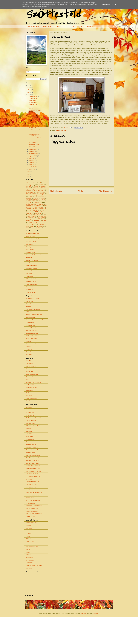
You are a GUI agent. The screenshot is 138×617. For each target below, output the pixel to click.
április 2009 (32, 164)
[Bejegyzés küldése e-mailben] (70, 127)
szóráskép (28, 219)
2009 (29, 94)
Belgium (36, 186)
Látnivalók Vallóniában (31, 327)
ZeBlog (80, 26)
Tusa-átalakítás (32, 146)
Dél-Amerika (29, 306)
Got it (114, 4)
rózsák (34, 216)
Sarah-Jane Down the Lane (33, 500)
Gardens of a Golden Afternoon (34, 450)
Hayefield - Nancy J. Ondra (33, 460)
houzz (27, 379)
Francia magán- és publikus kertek (34, 255)
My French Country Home (32, 495)
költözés (43, 198)
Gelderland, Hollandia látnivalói (34, 314)
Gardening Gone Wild (31, 444)
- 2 (67, 26)
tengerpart (36, 220)
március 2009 (32, 167)
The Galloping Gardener (32, 508)
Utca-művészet (29, 557)
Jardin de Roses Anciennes (33, 465)
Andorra (44, 182)
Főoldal (80, 191)
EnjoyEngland (29, 247)
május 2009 (32, 162)
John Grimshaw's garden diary (33, 471)
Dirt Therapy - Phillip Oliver (33, 425)
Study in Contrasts (30, 503)
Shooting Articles (42, 216)
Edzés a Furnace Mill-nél (35, 140)
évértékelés (41, 189)
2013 (29, 85)
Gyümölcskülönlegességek (33, 455)
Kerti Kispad (29, 479)
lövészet (38, 203)
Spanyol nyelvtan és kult (32, 546)
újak (36, 222)
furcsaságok (29, 192)
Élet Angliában (29, 562)
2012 (29, 87)
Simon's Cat (29, 544)
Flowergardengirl (30, 439)
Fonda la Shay (29, 371)
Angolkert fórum (30, 412)
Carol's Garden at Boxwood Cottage (35, 417)
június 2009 (32, 160)
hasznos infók (40, 192)
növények (29, 213)
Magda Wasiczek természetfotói (34, 492)
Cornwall (43, 186)
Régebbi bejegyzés (105, 191)
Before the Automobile (31, 522)
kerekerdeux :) (29, 530)
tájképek (39, 219)
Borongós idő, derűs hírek (35, 132)
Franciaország (38, 190)
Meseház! (90, 26)
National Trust (42, 208)
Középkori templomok (31, 268)
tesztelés (44, 220)
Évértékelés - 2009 (33, 98)
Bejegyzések (31, 72)
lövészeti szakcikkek (31, 204)
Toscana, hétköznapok (31, 338)
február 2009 (32, 169)
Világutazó (28, 346)
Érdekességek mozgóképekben (34, 565)
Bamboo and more (30, 415)
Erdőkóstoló (29, 428)
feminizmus (28, 190)
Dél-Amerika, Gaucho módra (33, 309)
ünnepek (42, 224)
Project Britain (29, 286)
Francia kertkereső (30, 252)
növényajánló (38, 211)
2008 (29, 172)
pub (44, 214)
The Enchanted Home (31, 398)
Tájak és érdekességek (32, 344)
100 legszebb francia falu (32, 233)
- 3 (73, 26)
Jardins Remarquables (31, 265)
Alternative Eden (30, 410)
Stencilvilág (29, 395)
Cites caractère (30, 244)
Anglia (57, 130)
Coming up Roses (30, 423)
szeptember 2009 (33, 153)
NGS (43, 210)
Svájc (38, 217)
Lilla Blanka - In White (31, 387)
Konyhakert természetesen (32, 481)
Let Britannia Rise (30, 325)
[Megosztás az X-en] (79, 128)
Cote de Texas (29, 363)
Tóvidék (30, 222)
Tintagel (31, 108)
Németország (33, 210)
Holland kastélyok (30, 317)
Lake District (43, 199)
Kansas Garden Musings (32, 473)
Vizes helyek (29, 349)
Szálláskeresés (32, 127)
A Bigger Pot (29, 407)
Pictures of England (31, 278)
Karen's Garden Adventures (33, 476)
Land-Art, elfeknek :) (31, 487)
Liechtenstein (42, 200)
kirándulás (28, 198)
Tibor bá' (28, 549)
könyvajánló (28, 199)
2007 (29, 174)
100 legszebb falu (30, 182)
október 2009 (32, 151)
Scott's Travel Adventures (32, 335)
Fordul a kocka (32, 100)
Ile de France (29, 263)
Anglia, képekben (30, 236)
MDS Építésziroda (33, 26)
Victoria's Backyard (30, 516)
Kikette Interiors (30, 384)
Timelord (28, 552)
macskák (41, 204)
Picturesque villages (31, 281)
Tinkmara (28, 554)
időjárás (37, 195)
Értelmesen (29, 568)
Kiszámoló (28, 533)
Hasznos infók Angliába (32, 260)
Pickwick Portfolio (30, 541)
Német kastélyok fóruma (32, 330)
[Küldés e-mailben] (75, 128)
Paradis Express (30, 497)
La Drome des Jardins (31, 484)
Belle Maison (29, 361)
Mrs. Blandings (29, 393)
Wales (27, 227)
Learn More (106, 4)
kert (31, 196)
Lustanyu (28, 536)
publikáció (28, 216)
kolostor (36, 198)
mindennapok (63, 130)
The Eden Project (33, 114)
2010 (29, 92)
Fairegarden (29, 433)
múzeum (35, 208)
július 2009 (32, 158)
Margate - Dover (33, 102)
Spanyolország (31, 217)
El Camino (42, 187)
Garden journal (30, 442)
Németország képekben (32, 333)
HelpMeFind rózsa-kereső (32, 463)
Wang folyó (29, 354)
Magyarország (29, 205)
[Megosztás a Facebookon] (81, 128)
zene (39, 227)
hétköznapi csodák (31, 193)
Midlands (38, 205)
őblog (45, 213)
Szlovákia (43, 217)
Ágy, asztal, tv (29, 390)
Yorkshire (34, 227)
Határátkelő (29, 528)
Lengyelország (31, 200)
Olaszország (38, 213)
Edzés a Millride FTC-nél (35, 138)
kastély (44, 195)
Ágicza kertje (47, 26)
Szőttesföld (52, 14)
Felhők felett (29, 312)
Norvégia (28, 211)
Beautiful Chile (29, 301)
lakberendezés (36, 199)
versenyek (40, 226)
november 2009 (33, 149)
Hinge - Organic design (32, 374)
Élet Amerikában (30, 560)
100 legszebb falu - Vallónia (33, 298)
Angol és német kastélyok (32, 239)
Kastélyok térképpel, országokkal (34, 320)
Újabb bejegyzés (56, 191)
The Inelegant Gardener (32, 511)
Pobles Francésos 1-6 (31, 284)
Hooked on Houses (31, 376)
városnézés (29, 226)
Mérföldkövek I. (32, 142)
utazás (43, 222)
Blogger (96, 613)
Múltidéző (28, 538)
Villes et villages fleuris (31, 292)
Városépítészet (29, 352)
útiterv (33, 224)
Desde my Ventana (30, 366)
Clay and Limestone (31, 420)
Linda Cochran (29, 489)
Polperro (31, 123)
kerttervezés (41, 196)
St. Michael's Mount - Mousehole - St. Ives (34, 120)
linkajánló (28, 202)
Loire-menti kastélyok (31, 271)
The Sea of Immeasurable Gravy (34, 513)
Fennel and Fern (30, 436)
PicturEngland (29, 276)
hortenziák (28, 195)
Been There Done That (31, 241)
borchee (83, 613)
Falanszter (28, 525)
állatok (39, 182)
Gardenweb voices (30, 452)
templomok (28, 220)
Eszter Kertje (29, 431)
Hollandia (42, 193)
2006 (29, 176)
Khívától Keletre (30, 322)
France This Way (30, 249)
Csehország (35, 187)
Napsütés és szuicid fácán (35, 130)
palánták (30, 214)
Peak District (37, 214)
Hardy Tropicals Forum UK (32, 457)
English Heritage (30, 189)
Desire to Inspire (30, 369)
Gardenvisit (29, 257)
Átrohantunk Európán (34, 144)
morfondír (28, 208)
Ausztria (41, 184)
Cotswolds (28, 187)
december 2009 (33, 96)
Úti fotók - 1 (59, 26)
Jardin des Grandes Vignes (33, 468)
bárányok (28, 186)
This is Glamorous (30, 401)
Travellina (28, 341)
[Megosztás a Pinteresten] (82, 128)
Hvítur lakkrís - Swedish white (33, 382)
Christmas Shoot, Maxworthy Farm (33, 105)
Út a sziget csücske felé (35, 125)
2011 (29, 90)
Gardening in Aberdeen (32, 447)
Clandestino (29, 304)
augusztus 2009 (33, 156)
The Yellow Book (30, 289)
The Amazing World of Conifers (34, 505)
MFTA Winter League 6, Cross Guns (34, 135)
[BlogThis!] (77, 128)
